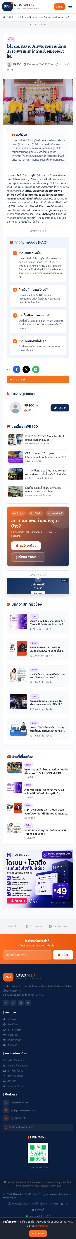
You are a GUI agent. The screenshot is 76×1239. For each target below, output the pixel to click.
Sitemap (54, 1203)
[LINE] (21, 1003)
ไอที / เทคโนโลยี (15, 1071)
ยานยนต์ (11, 1081)
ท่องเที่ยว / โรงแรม (17, 1086)
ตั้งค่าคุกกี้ (39, 1210)
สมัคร (65, 955)
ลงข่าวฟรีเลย (28, 545)
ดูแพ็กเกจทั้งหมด (26, 557)
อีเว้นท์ (12, 17)
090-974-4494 (20, 1102)
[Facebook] (6, 1003)
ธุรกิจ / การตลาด (16, 1060)
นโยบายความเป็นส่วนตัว (18, 1203)
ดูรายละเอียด (42, 1226)
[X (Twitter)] (13, 1003)
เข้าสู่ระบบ (12, 1035)
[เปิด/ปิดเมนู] (70, 6)
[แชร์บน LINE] (35, 369)
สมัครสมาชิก (14, 1029)
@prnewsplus (19, 1118)
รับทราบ (39, 1233)
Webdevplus (9, 1197)
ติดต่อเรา (38, 593)
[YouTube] (28, 1003)
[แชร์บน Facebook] (16, 369)
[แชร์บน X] (26, 369)
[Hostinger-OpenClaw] (38, 879)
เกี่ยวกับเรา (13, 1024)
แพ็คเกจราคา (14, 1040)
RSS (66, 1203)
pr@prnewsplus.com (23, 1110)
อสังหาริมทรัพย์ (15, 1076)
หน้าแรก (11, 1019)
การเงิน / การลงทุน (17, 1065)
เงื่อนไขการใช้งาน (39, 1203)
